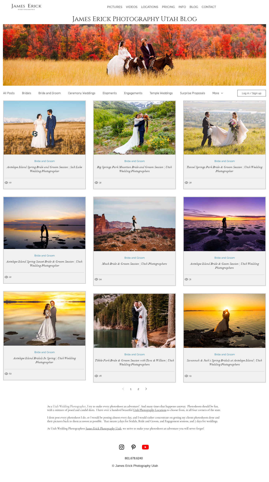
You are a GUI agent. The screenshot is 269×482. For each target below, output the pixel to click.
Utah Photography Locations (149, 410)
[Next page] (146, 389)
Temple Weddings (161, 93)
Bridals (26, 93)
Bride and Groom (49, 93)
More (215, 93)
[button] (182, 7)
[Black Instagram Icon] (121, 447)
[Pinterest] (133, 447)
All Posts (9, 93)
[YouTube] (145, 447)
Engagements (133, 93)
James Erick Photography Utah (103, 428)
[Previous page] (123, 389)
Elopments (110, 93)
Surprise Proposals (192, 93)
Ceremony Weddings (81, 93)
